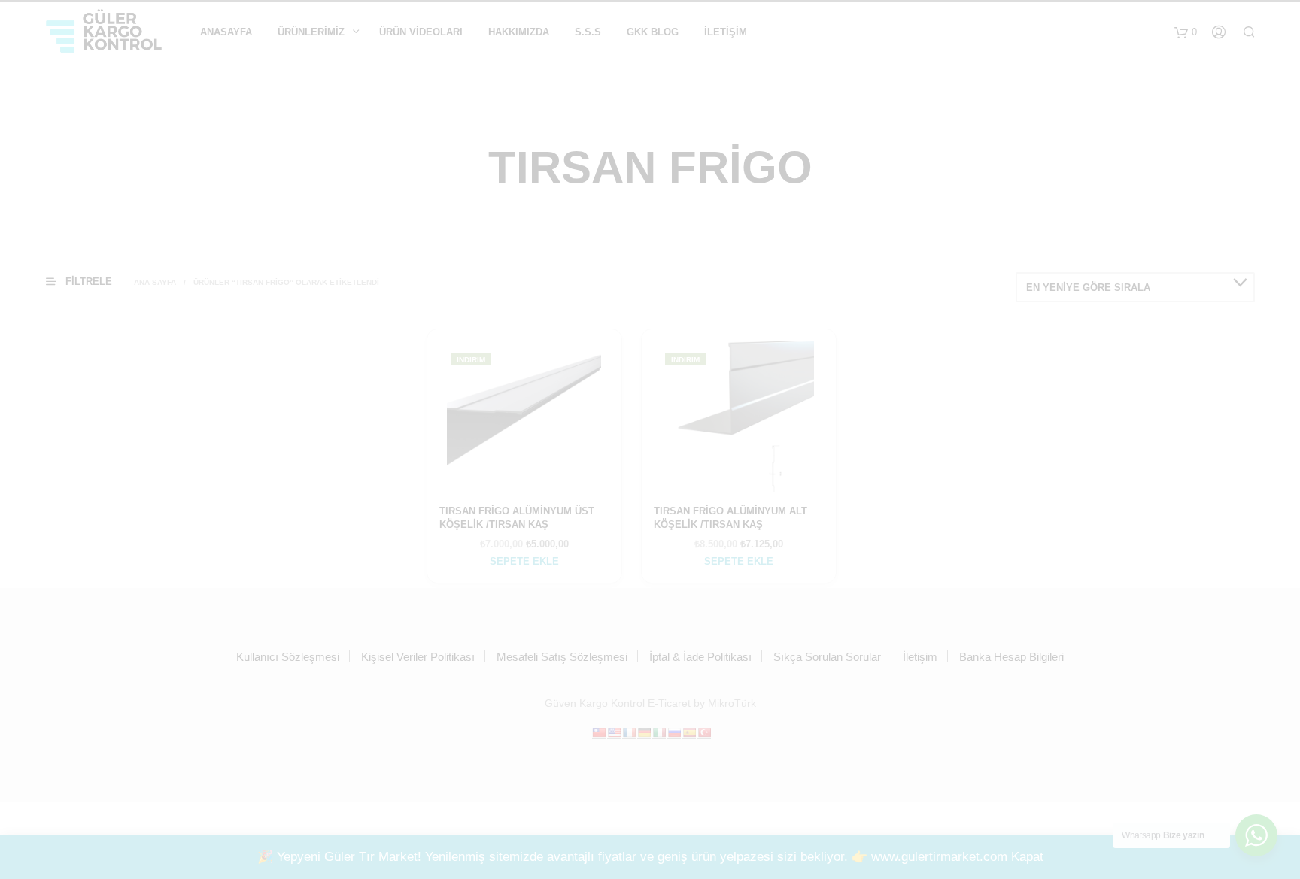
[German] (644, 732)
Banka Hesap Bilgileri (1011, 656)
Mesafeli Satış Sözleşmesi (562, 656)
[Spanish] (689, 732)
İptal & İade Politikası (700, 656)
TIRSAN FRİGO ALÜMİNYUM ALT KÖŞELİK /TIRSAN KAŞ (730, 517)
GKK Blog (653, 32)
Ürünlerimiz (311, 32)
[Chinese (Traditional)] (599, 732)
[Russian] (674, 732)
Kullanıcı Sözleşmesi (287, 656)
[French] (629, 732)
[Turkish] (704, 732)
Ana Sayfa (155, 282)
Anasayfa (226, 32)
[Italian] (659, 732)
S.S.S (588, 32)
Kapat (1027, 857)
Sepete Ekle (524, 561)
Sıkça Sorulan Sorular (827, 656)
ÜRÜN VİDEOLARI (421, 32)
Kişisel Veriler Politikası (418, 656)
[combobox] (1135, 287)
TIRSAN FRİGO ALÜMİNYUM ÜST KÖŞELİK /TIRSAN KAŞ (516, 517)
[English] (614, 732)
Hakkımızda (518, 32)
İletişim (725, 32)
